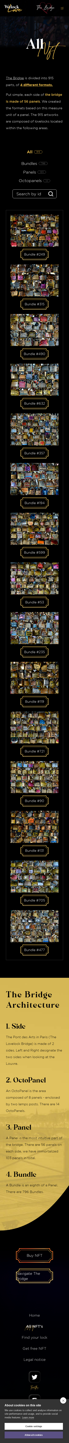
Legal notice (35, 1359)
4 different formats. (36, 85)
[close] (63, 1400)
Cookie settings (33, 1426)
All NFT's (34, 1326)
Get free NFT (34, 1348)
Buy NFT (35, 1255)
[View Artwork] (34, 231)
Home (34, 1315)
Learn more (28, 1417)
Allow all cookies (34, 1435)
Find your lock (34, 1337)
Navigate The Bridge (28, 1275)
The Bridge (15, 78)
